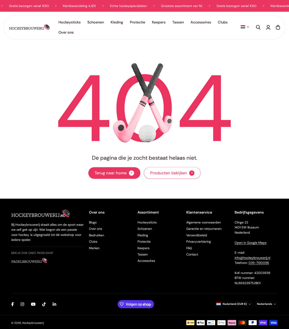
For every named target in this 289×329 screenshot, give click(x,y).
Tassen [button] (178, 22)
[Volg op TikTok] (44, 304)
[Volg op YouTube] (33, 304)
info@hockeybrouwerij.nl (252, 258)
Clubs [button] (223, 22)
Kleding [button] (117, 22)
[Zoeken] (258, 27)
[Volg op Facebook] (12, 304)
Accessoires (146, 261)
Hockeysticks (147, 222)
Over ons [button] (66, 32)
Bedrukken (96, 235)
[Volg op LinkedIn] (54, 304)
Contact (192, 254)
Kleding (143, 235)
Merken (94, 248)
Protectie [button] (137, 22)
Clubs (93, 241)
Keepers (143, 248)
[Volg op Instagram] (22, 304)
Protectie (144, 241)
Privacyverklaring (198, 241)
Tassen (143, 254)
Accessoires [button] (201, 22)
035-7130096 (259, 263)
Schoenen (145, 229)
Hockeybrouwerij (33, 323)
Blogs (93, 222)
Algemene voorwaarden (203, 222)
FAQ (189, 248)
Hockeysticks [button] (69, 22)
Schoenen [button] (95, 22)
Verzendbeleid (196, 235)
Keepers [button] (158, 22)
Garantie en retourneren (203, 229)
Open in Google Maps (250, 243)
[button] (245, 27)
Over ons (95, 229)
